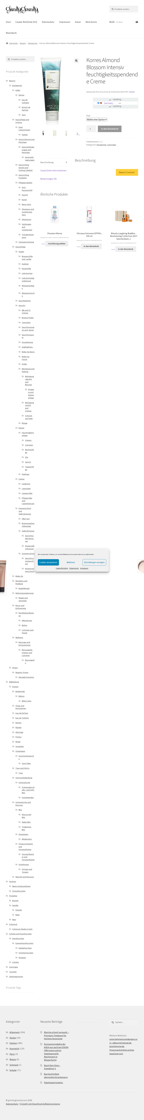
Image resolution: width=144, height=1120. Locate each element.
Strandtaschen (18, 891)
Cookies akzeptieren (48, 562)
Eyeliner (25, 264)
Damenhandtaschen (24, 943)
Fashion (12, 881)
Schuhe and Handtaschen (20, 934)
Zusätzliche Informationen (53, 170)
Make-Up (19, 576)
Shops (15, 667)
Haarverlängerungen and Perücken (28, 150)
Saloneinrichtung (26, 242)
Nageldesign (24, 588)
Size (88, 115)
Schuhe (15, 962)
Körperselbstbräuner (29, 547)
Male (17, 914)
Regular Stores (21, 672)
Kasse (78, 21)
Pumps (18, 737)
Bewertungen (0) (48, 178)
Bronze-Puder (28, 317)
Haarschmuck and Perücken (26, 140)
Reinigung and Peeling (28, 370)
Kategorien (32, 43)
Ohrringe (19, 732)
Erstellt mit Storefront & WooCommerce (40, 1103)
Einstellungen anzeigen (94, 562)
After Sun (26, 518)
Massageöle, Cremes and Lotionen (27, 653)
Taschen (13, 971)
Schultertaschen (26, 953)
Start (8, 21)
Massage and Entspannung (24, 643)
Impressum (84, 568)
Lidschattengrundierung (28, 279)
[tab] (54, 162)
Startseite (13, 43)
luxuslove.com (116, 1053)
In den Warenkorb (109, 128)
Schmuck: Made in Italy (22, 929)
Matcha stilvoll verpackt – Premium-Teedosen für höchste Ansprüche (56, 1035)
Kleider (18, 727)
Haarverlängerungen (29, 158)
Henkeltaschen (25, 948)
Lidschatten (27, 273)
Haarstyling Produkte (24, 176)
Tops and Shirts (22, 768)
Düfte (17, 90)
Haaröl (25, 195)
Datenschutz (74, 568)
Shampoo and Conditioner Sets (28, 212)
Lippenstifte (27, 493)
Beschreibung (47, 162)
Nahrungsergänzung (24, 593)
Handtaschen (18, 938)
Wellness (19, 637)
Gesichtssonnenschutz (29, 561)
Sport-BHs (26, 763)
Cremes (28, 440)
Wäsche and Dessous (24, 877)
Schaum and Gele (29, 417)
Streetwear (20, 751)
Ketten (18, 722)
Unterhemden (28, 797)
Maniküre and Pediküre (21, 582)
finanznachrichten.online (121, 1050)
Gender (15, 905)
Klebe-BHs (26, 822)
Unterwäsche (24, 782)
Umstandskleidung (23, 777)
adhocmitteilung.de (121, 1042)
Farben (25, 134)
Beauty (23, 43)
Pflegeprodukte (25, 182)
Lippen (21, 479)
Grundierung (27, 342)
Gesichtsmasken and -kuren (28, 328)
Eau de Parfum (21, 713)
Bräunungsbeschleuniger (28, 524)
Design (13, 1037)
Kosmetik (14, 1048)
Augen (21, 251)
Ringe (17, 741)
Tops (21, 773)
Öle (26, 457)
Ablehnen (71, 562)
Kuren (24, 199)
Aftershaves (27, 620)
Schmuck (13, 924)
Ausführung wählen (56, 243)
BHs (20, 809)
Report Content (127, 172)
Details (131, 92)
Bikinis (21, 696)
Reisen (13, 1059)
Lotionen (29, 445)
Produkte (13, 896)
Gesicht (22, 305)
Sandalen (19, 746)
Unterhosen (24, 864)
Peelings (25, 474)
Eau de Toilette (22, 718)
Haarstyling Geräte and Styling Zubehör (26, 168)
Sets (24, 115)
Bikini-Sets (26, 701)
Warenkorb (11, 32)
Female (18, 910)
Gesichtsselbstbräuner (29, 538)
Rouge (24, 423)
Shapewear (23, 834)
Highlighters (27, 347)
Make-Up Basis (28, 352)
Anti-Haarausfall (27, 188)
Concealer (26, 322)
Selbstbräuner (28, 531)
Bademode (20, 691)
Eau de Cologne (25, 101)
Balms (24, 625)
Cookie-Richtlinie (62, 568)
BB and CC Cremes (26, 311)
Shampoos (26, 219)
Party (12, 1054)
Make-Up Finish (25, 358)
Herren (21, 95)
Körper (21, 428)
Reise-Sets (26, 204)
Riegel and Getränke (23, 599)
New (14, 919)
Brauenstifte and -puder (27, 257)
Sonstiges (111, 144)
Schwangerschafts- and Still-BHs (28, 790)
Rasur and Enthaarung (20, 607)
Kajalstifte (26, 268)
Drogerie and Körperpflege (31, 393)
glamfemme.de (116, 1046)
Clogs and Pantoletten (20, 707)
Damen (15, 686)
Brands (15, 900)
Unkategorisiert (16, 976)
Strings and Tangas (27, 870)
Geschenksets (25, 300)
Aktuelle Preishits (26, 677)
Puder (24, 364)
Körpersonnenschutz (29, 570)
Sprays (28, 462)
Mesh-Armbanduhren (21, 886)
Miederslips (27, 839)
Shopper (22, 957)
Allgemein (15, 1032)
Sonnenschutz (28, 553)
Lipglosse (26, 484)
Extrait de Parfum (26, 108)
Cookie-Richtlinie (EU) (26, 21)
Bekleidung (14, 682)
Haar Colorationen (24, 128)
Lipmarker (26, 488)
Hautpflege (20, 247)
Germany (108, 103)
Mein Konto (91, 21)
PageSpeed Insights (53, 1082)
